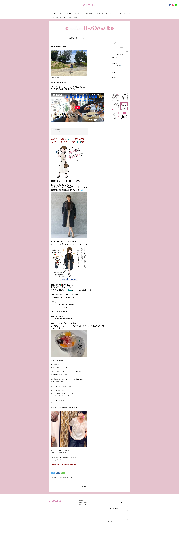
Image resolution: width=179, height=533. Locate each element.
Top (55, 13)
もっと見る (114, 83)
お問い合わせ (122, 13)
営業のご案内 (100, 13)
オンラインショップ (110, 13)
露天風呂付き (85, 486)
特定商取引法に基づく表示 (84, 502)
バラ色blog (68, 13)
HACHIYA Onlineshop (113, 515)
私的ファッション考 (68, 477)
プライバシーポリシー (83, 504)
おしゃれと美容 (56, 477)
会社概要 (81, 500)
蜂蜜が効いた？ (115, 74)
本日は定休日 (58, 486)
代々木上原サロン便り (88, 13)
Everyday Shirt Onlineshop (114, 508)
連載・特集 (76, 13)
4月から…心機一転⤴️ (116, 65)
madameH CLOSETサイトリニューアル (120, 59)
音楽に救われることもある (117, 69)
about (61, 13)
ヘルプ (80, 509)
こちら (68, 139)
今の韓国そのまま (115, 79)
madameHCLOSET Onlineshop (115, 502)
